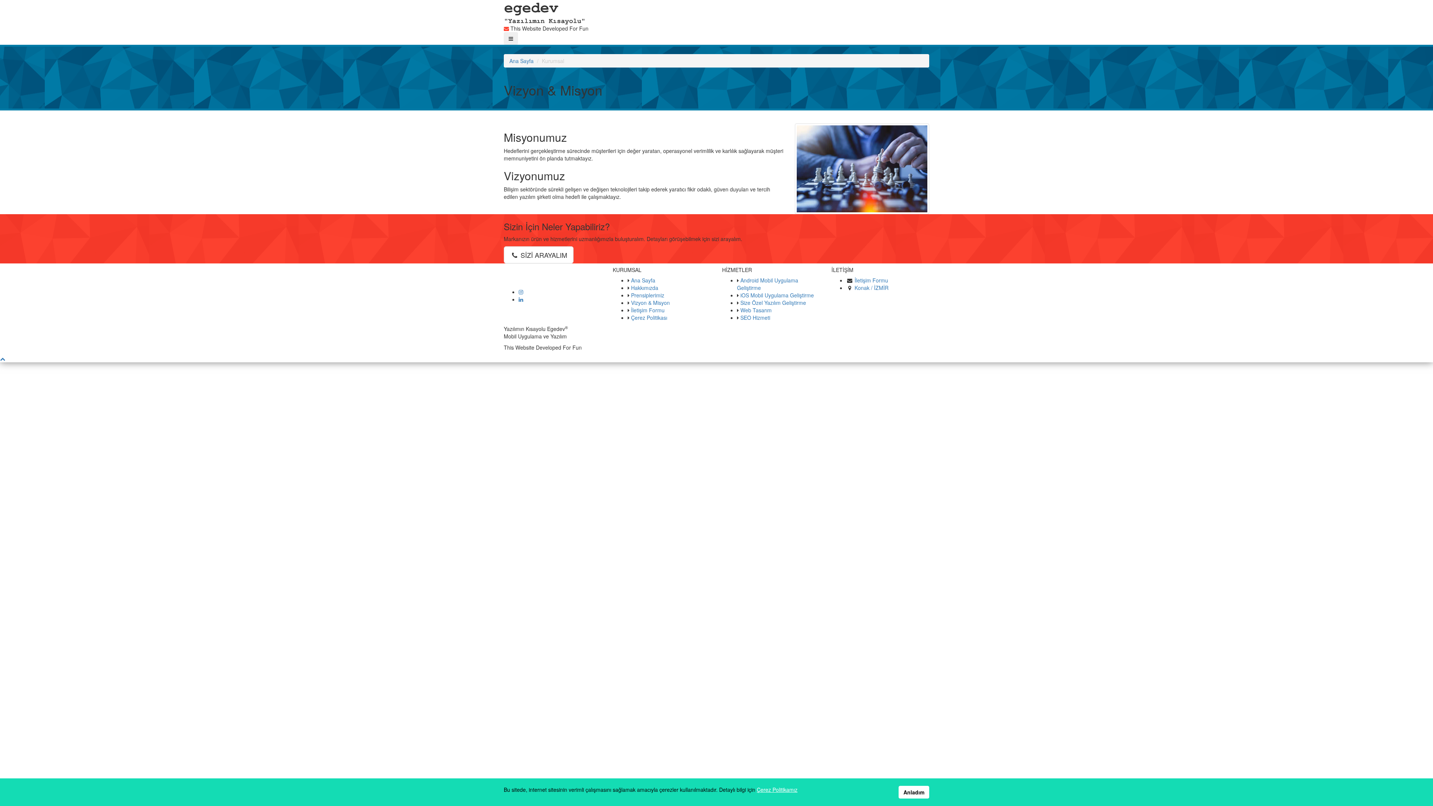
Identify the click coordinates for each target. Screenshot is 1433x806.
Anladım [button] (913, 792)
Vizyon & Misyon (650, 302)
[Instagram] (521, 292)
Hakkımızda (644, 287)
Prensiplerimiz (647, 295)
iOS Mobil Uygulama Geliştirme (777, 295)
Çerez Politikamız (777, 789)
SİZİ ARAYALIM (543, 255)
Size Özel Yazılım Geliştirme (773, 302)
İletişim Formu (648, 310)
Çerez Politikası (649, 317)
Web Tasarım (756, 310)
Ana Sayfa (521, 61)
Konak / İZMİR (872, 287)
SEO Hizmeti (755, 317)
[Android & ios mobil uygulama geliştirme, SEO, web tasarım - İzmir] (545, 11)
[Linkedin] (521, 299)
